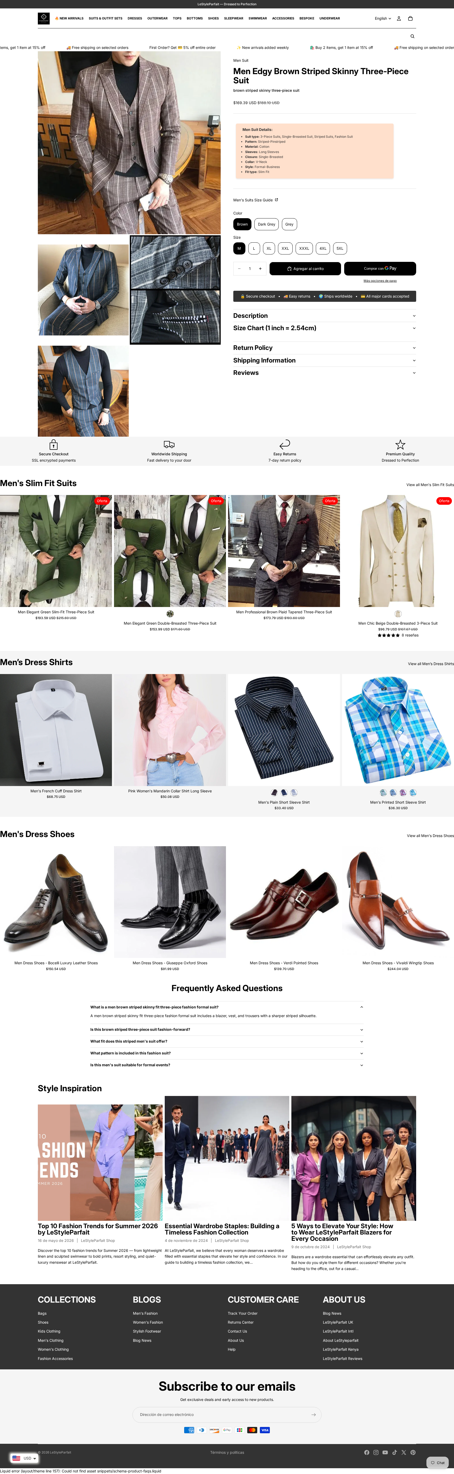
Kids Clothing (49, 1331)
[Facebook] (367, 1452)
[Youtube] (385, 1452)
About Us (236, 1340)
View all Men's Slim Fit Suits (430, 484)
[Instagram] (376, 1452)
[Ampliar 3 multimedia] (175, 290)
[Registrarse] (313, 1414)
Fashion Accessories (55, 1358)
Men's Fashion (145, 1313)
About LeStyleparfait (341, 1340)
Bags (42, 1313)
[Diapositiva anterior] (8, 551)
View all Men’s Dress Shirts (431, 663)
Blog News (142, 1340)
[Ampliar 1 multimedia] (129, 142)
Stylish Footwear (147, 1331)
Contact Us (237, 1331)
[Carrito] (410, 18)
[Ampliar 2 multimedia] (83, 290)
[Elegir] (104, 599)
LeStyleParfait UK (338, 1322)
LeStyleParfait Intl (338, 1331)
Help (232, 1349)
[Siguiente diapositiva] (104, 551)
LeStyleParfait (60, 1452)
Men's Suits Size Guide (253, 200)
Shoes (43, 1322)
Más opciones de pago (380, 281)
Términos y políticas (227, 1452)
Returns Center (241, 1322)
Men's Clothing (51, 1340)
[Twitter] (404, 1452)
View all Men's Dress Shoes (430, 835)
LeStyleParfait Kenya (341, 1349)
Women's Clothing (53, 1349)
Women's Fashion (148, 1322)
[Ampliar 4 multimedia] (83, 391)
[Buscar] (412, 36)
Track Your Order (242, 1313)
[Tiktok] (394, 1452)
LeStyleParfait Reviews (342, 1358)
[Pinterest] (413, 1452)
